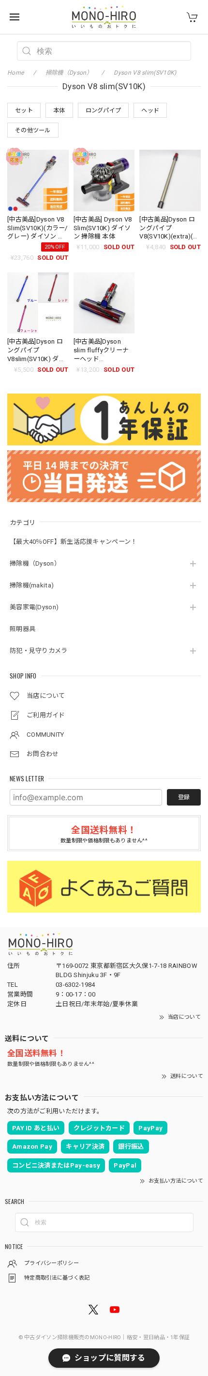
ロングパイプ (103, 110)
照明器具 (22, 629)
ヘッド (150, 110)
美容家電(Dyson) (34, 607)
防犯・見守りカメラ (39, 650)
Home (15, 72)
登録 (184, 797)
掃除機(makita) (32, 585)
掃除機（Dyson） (35, 563)
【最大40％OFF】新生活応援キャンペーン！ (73, 541)
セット (24, 110)
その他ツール (33, 130)
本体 (59, 110)
